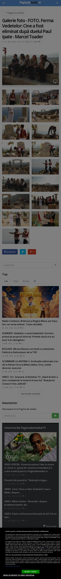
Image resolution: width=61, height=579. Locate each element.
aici (45, 547)
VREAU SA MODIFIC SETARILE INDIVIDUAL (19, 575)
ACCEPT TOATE (30, 572)
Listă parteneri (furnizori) (12, 566)
